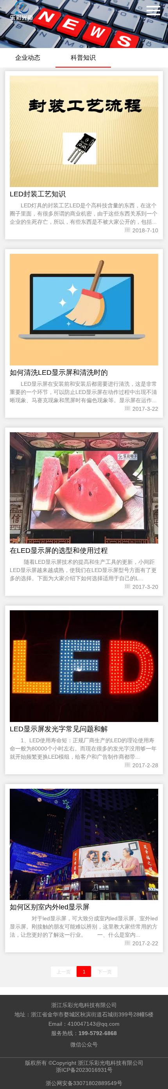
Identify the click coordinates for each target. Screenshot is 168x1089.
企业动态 (27, 57)
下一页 (105, 972)
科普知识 (83, 57)
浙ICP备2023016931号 (84, 1070)
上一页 (64, 972)
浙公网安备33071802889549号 (84, 1083)
